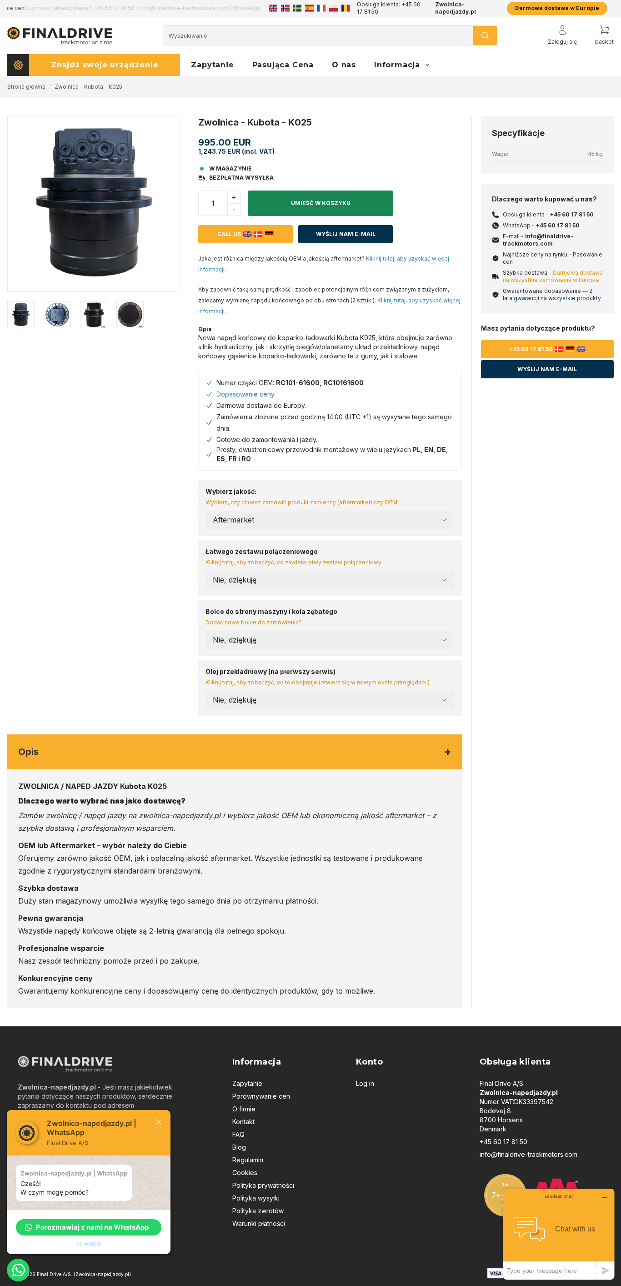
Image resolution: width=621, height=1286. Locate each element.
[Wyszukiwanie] (485, 35)
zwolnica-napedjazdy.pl (179, 815)
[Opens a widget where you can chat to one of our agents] (559, 1234)
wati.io (92, 1243)
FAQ (238, 1134)
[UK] (273, 8)
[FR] (321, 8)
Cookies (244, 1172)
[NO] (285, 8)
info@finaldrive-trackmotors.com (538, 240)
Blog (239, 1147)
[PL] (333, 8)
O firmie (243, 1109)
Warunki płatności (258, 1223)
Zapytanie (247, 1083)
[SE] (297, 8)
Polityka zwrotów (258, 1211)
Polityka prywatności (263, 1185)
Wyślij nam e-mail (346, 234)
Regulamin (247, 1160)
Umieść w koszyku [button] (321, 203)
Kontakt (243, 1121)
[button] (88, 1227)
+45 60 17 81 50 (572, 214)
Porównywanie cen (261, 1096)
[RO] (345, 8)
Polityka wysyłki (256, 1198)
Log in (365, 1083)
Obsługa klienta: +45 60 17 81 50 (389, 8)
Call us (229, 234)
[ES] (309, 8)
